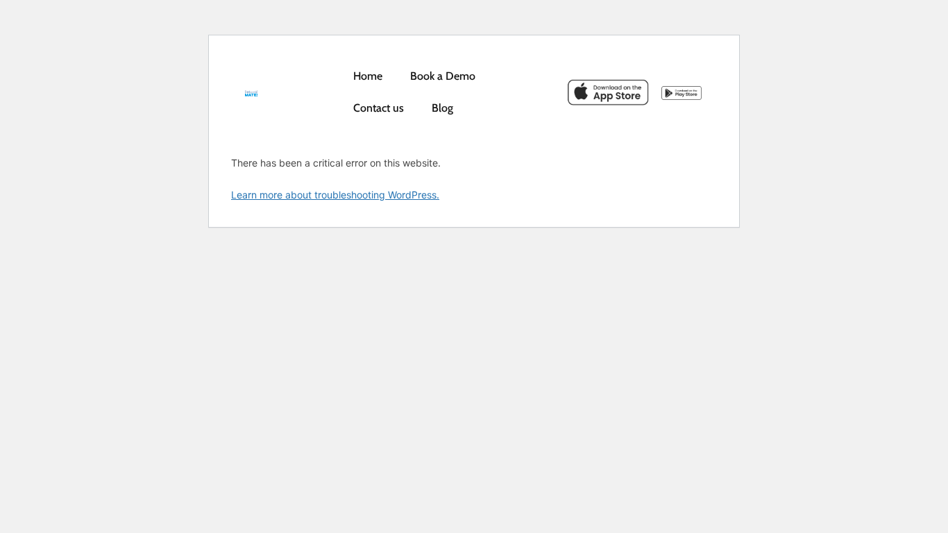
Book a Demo (442, 76)
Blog (442, 108)
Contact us (378, 108)
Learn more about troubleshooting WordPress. (335, 195)
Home (367, 76)
